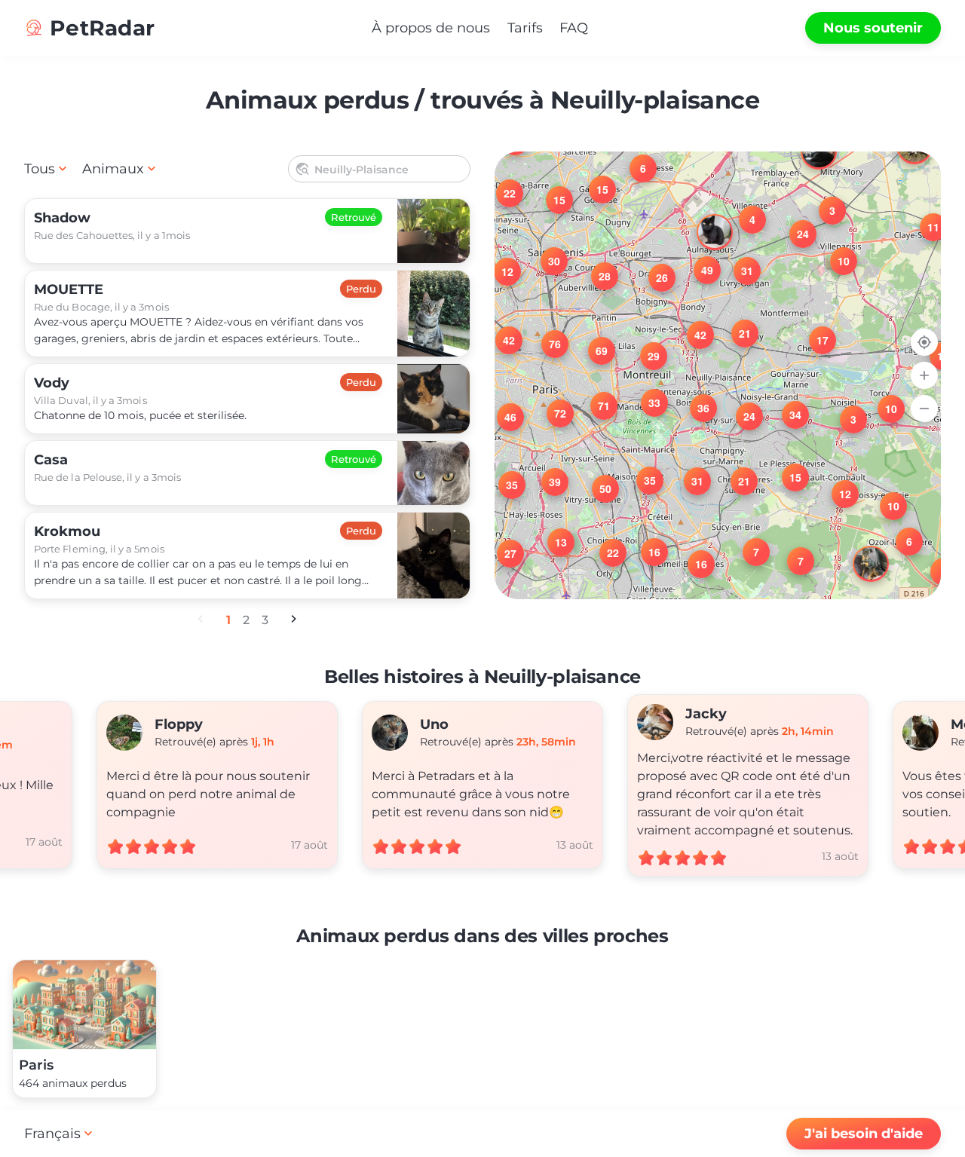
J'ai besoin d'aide (863, 1133)
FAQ (573, 28)
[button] (934, 562)
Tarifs (525, 28)
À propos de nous (431, 28)
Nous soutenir (873, 28)
